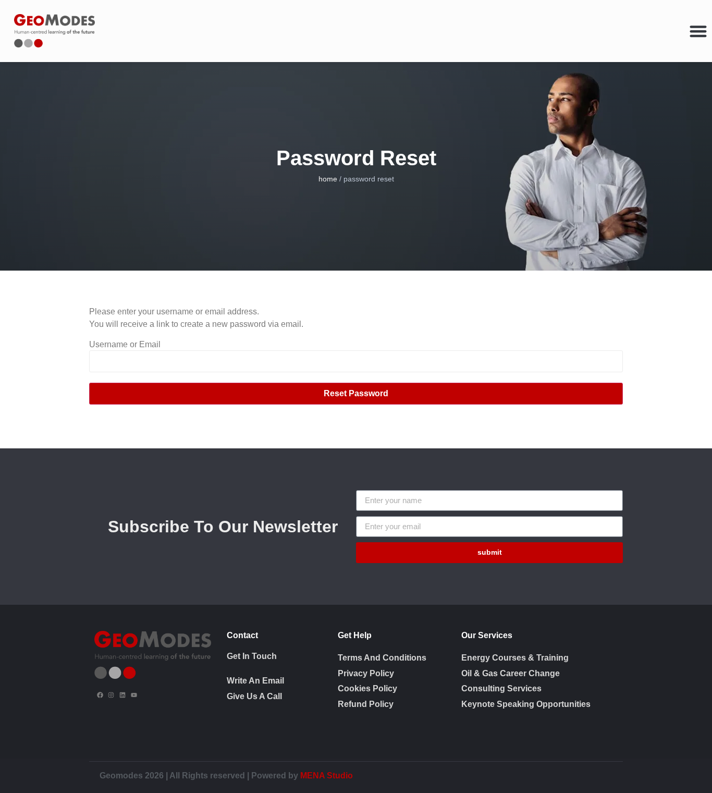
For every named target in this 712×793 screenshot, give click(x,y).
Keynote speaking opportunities (526, 704)
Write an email (255, 680)
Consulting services (501, 688)
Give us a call (254, 696)
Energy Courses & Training (515, 657)
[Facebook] (100, 695)
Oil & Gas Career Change (510, 673)
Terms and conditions (382, 657)
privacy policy (366, 673)
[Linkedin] (122, 695)
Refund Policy (366, 704)
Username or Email (125, 344)
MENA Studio (326, 775)
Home (327, 179)
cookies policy (367, 688)
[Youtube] (134, 695)
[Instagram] (111, 695)
